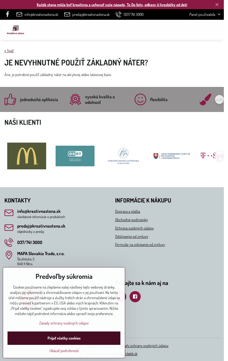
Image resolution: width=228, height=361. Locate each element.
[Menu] (217, 29)
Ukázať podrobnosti (64, 350)
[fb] (9, 14)
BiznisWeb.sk (128, 353)
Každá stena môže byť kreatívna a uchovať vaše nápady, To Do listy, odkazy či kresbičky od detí (112, 4)
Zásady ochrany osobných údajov (143, 345)
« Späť (9, 50)
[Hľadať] (190, 29)
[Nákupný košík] (203, 29)
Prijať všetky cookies (64, 338)
